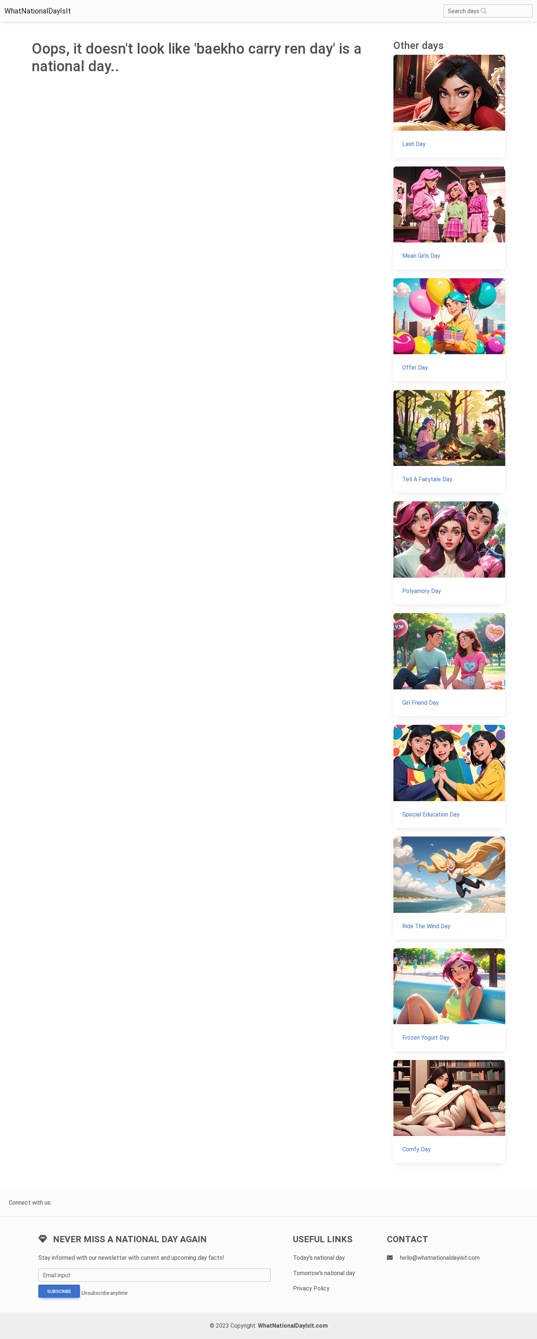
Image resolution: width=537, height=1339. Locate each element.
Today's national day (319, 1257)
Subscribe (59, 1291)
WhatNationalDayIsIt (37, 11)
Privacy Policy (311, 1288)
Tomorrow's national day (324, 1273)
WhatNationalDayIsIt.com (293, 1325)
